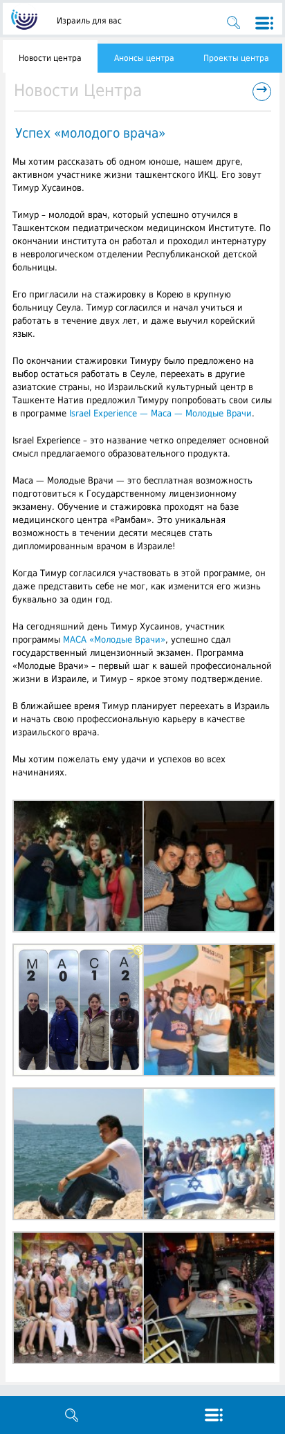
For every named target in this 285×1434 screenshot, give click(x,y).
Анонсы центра (144, 58)
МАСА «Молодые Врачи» (114, 639)
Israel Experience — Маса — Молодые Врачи (160, 413)
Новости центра (50, 58)
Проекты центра (236, 58)
